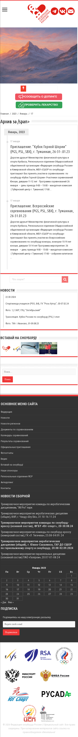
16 (7, 589)
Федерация (6, 411)
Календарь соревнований (14, 435)
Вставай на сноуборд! (12, 464)
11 (28, 584)
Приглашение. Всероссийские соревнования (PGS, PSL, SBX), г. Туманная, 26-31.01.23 (42, 211)
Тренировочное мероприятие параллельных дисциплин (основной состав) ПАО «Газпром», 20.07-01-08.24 (33, 555)
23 (7, 594)
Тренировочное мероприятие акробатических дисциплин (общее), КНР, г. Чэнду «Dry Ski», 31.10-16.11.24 (34, 515)
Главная (4, 113)
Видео (4, 458)
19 (39, 589)
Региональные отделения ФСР (17, 476)
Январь (23, 113)
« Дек (3, 602)
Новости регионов (10, 423)
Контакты (6, 488)
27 (49, 594)
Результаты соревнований (15, 441)
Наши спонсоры (9, 470)
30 (7, 598)
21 (60, 589)
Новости (5, 417)
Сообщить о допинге (40, 96)
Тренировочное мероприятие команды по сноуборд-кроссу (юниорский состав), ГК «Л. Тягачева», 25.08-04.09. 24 (36, 533)
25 (28, 594)
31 (18, 598)
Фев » (10, 602)
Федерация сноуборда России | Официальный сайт (37, 724)
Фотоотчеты (7, 453)
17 (18, 589)
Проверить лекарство (41, 104)
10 (18, 584)
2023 (14, 113)
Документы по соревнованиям (17, 429)
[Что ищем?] (65, 279)
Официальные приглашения (15, 447)
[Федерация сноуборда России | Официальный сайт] (39, 13)
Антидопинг (7, 482)
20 (49, 589)
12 (39, 584)
